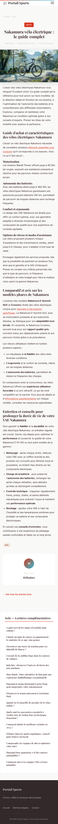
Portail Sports (16, 3)
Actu (14, 16)
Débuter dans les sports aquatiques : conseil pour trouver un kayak (28, 735)
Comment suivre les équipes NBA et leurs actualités (26, 763)
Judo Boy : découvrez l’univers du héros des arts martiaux (27, 667)
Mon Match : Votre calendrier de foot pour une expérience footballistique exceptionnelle (29, 676)
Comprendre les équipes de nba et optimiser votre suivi (28, 745)
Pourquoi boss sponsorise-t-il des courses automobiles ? (26, 754)
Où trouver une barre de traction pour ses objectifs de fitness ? (26, 648)
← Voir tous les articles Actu (17, 594)
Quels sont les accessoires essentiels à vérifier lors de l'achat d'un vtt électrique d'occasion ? (26, 715)
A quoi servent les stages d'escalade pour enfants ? (26, 629)
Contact (35, 808)
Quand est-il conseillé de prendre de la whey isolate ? (28, 704)
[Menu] (52, 3)
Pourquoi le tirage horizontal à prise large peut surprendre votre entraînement (27, 685)
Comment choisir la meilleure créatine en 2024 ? (27, 726)
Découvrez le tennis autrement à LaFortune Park (27, 695)
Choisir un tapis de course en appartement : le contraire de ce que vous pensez (27, 638)
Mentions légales (20, 808)
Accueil (6, 16)
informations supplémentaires (20, 398)
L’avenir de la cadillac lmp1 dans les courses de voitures (28, 657)
